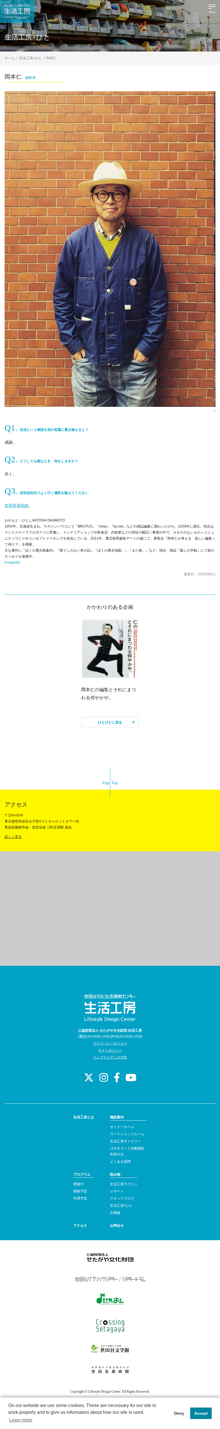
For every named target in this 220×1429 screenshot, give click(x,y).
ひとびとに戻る (110, 722)
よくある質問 (120, 1162)
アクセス (80, 1226)
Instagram (12, 562)
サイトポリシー (110, 1051)
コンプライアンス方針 (110, 1057)
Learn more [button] (20, 1420)
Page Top (110, 783)
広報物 (115, 1213)
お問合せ (117, 1226)
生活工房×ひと (30, 58)
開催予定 (80, 1191)
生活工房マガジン (124, 1184)
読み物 (115, 1174)
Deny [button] (179, 1413)
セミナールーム (122, 1127)
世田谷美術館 (17, 505)
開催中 (78, 1184)
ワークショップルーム (127, 1134)
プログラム (82, 1174)
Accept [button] (201, 1413)
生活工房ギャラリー (125, 1141)
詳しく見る (13, 837)
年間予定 (80, 1198)
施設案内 (117, 1117)
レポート (117, 1191)
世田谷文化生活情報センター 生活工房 (17, 11)
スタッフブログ (122, 1198)
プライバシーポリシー (110, 1043)
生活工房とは (83, 1117)
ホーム (10, 58)
